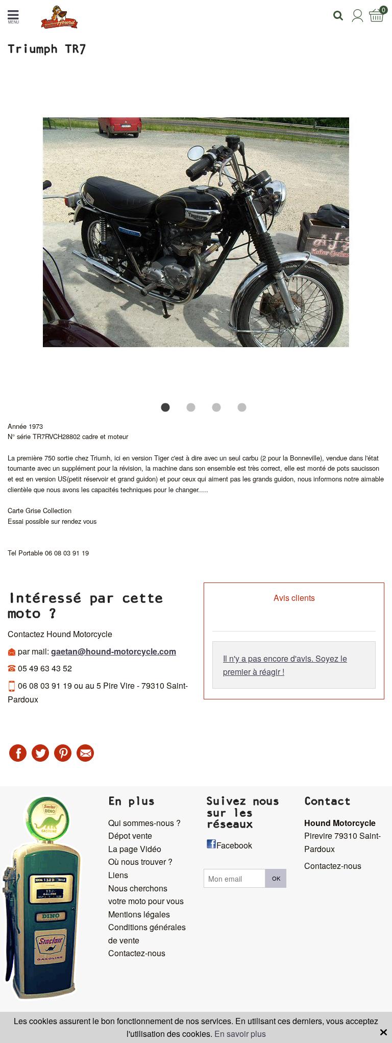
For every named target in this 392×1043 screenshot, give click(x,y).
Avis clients (294, 597)
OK (276, 878)
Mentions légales (139, 914)
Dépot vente (130, 835)
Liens (118, 875)
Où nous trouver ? (140, 861)
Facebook (234, 845)
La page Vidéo (134, 849)
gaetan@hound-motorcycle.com (113, 651)
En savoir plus (240, 1033)
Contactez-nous (136, 953)
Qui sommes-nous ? (144, 823)
